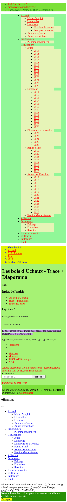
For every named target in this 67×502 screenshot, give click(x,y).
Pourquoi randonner (44, 30)
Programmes (27, 39)
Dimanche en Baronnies (39, 130)
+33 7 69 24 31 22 (17, 4)
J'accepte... (6, 499)
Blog (23, 241)
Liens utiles (33, 21)
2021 (36, 71)
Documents (27, 221)
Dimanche (32, 89)
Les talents (32, 24)
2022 (36, 74)
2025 (36, 83)
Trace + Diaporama (18, 300)
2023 (36, 77)
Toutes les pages (17, 303)
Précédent (14, 344)
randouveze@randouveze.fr (22, 7)
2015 (36, 53)
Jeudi (30, 47)
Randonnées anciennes (39, 215)
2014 (36, 50)
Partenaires (26, 239)
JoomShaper (26, 392)
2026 (36, 86)
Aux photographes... (37, 33)
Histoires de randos (44, 27)
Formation (32, 227)
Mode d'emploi (35, 18)
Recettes (31, 230)
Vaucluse (13, 353)
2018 (36, 62)
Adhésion (26, 218)
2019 (36, 65)
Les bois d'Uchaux (18, 297)
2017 (36, 59)
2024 (36, 80)
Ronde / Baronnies (30, 233)
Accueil (25, 15)
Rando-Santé (34, 147)
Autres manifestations (38, 174)
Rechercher (8, 373)
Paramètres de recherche (14, 382)
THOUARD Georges (20, 359)
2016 (36, 56)
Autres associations (37, 36)
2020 (36, 68)
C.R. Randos (27, 44)
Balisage (31, 224)
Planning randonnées (38, 42)
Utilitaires (26, 236)
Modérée (13, 356)
